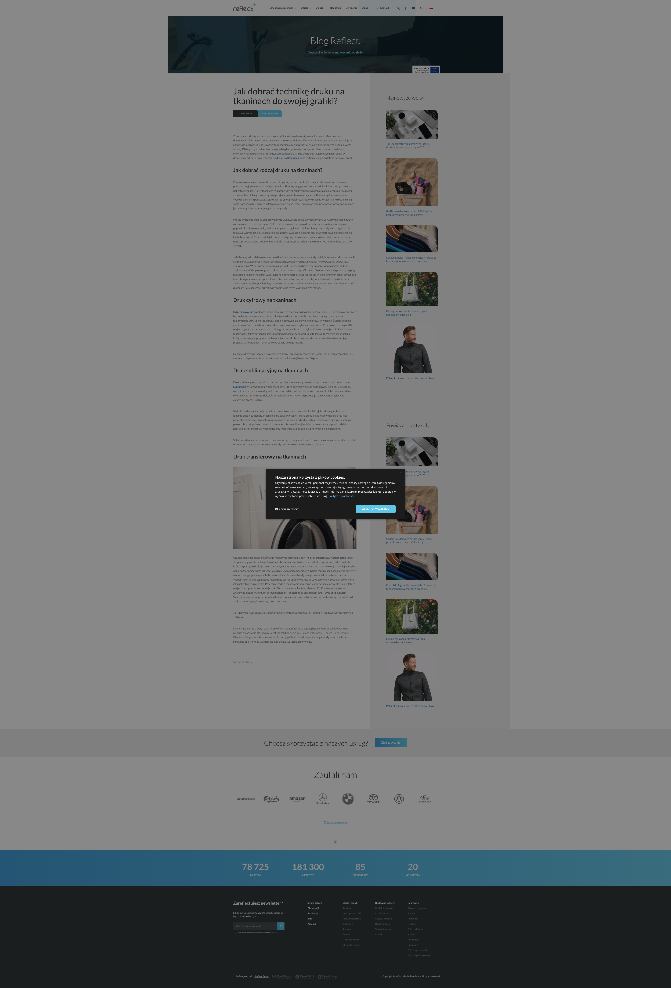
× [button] (400, 472)
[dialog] (335, 494)
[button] (287, 509)
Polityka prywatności (341, 496)
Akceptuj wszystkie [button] (375, 509)
